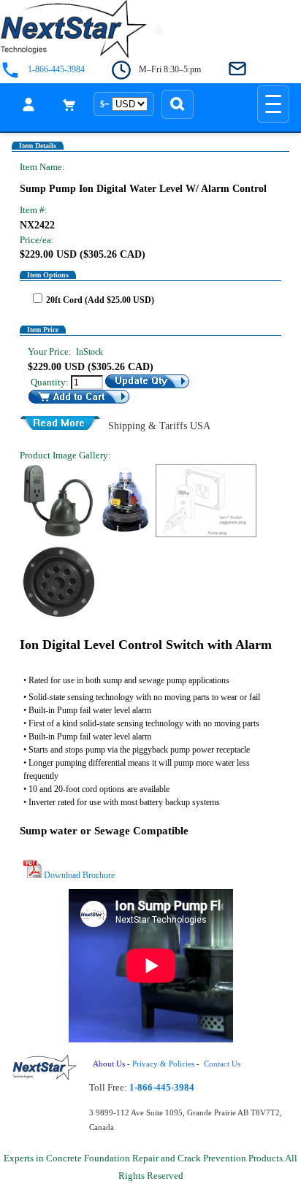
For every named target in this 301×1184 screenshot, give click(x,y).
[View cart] (69, 104)
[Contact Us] (237, 69)
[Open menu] (273, 104)
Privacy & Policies (163, 1064)
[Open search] (177, 104)
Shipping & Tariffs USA (159, 425)
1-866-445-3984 (56, 69)
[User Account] (28, 104)
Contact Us (223, 1064)
